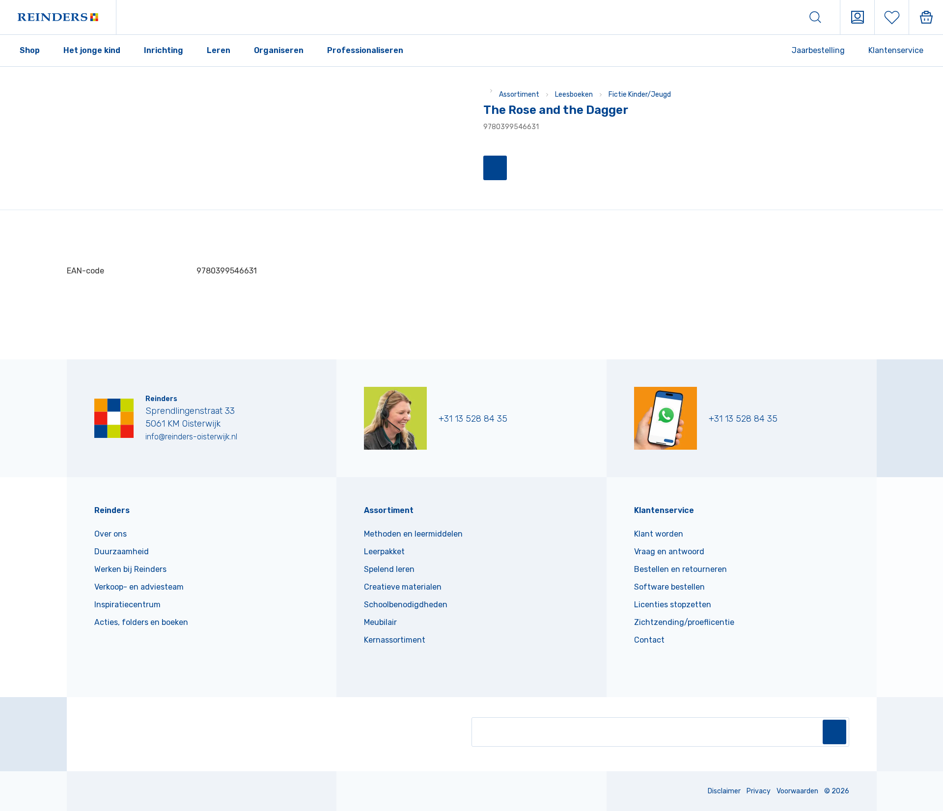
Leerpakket (384, 551)
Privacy (759, 791)
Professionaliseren (365, 50)
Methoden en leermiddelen (413, 534)
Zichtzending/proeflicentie (684, 622)
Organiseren (279, 50)
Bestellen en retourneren (680, 569)
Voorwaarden (797, 791)
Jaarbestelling (818, 50)
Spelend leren (389, 569)
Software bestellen (669, 587)
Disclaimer (724, 791)
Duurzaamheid (121, 551)
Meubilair (380, 622)
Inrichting (163, 50)
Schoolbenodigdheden (405, 604)
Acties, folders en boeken (141, 622)
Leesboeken (574, 94)
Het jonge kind (91, 50)
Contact (649, 640)
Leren (218, 50)
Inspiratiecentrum (127, 604)
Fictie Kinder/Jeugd (640, 94)
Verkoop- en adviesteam (139, 587)
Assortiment (519, 94)
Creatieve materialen (403, 587)
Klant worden (658, 534)
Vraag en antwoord (669, 551)
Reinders (112, 510)
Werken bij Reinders (130, 569)
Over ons (110, 534)
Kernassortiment (394, 640)
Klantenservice (895, 50)
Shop (30, 50)
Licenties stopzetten (672, 604)
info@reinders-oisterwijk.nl (191, 436)
